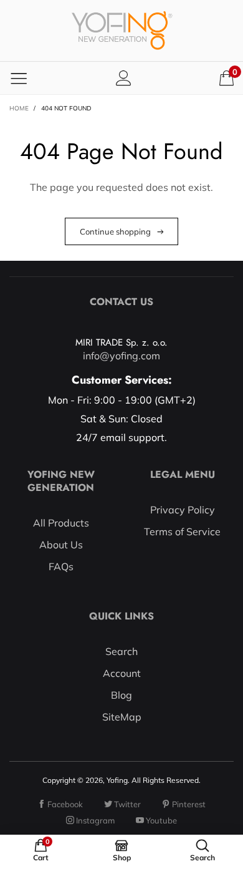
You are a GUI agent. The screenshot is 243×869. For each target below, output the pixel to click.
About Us (61, 544)
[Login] (123, 77)
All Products (61, 523)
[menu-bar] (18, 78)
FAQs (61, 566)
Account (122, 673)
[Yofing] (122, 30)
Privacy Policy (182, 509)
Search (121, 651)
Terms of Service (182, 531)
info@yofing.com (121, 355)
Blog (121, 695)
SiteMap (121, 717)
